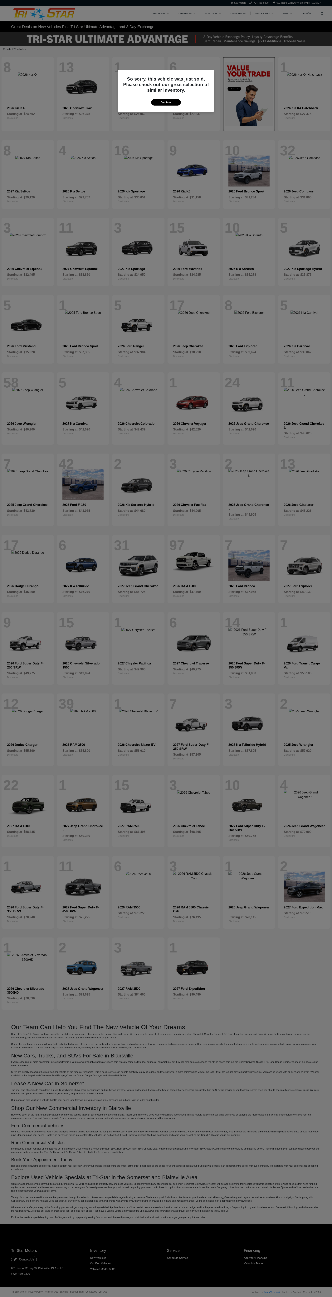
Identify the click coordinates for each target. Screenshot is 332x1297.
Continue (166, 102)
